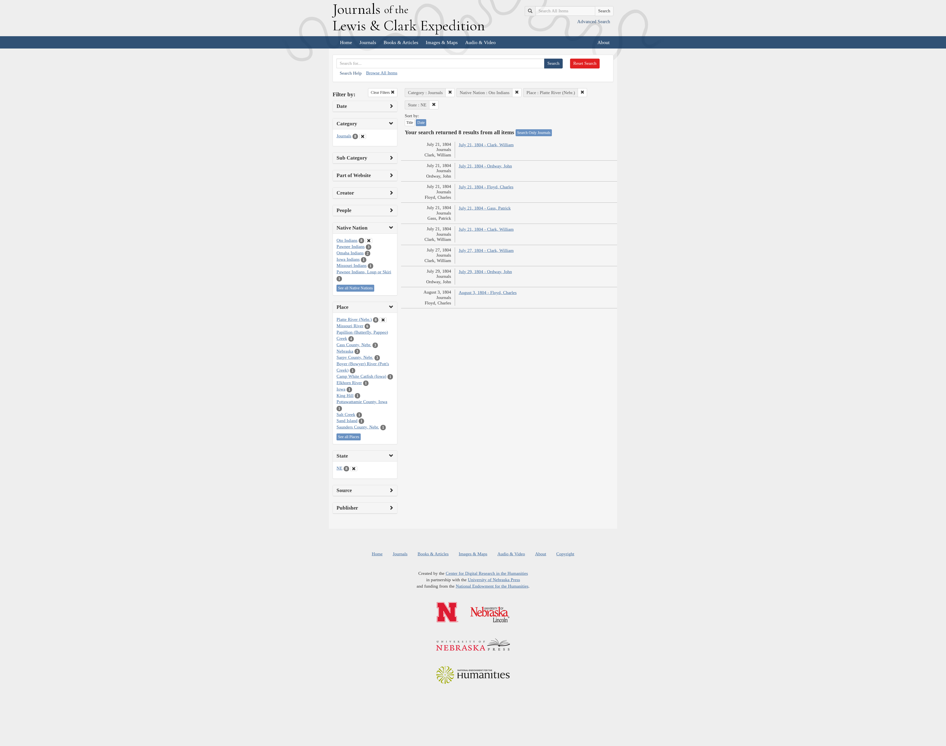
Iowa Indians (348, 259)
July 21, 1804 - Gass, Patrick (485, 208)
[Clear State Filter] (353, 468)
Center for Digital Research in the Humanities (487, 573)
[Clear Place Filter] (383, 319)
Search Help (351, 73)
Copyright (565, 553)
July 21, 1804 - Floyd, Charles (486, 186)
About (603, 42)
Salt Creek (346, 414)
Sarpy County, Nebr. (355, 357)
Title (409, 122)
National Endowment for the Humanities (492, 586)
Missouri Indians (352, 265)
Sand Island (347, 420)
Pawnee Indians (351, 246)
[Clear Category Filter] (362, 136)
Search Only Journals (533, 133)
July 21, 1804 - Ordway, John (485, 166)
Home (346, 42)
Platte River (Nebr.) (354, 319)
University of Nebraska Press (494, 579)
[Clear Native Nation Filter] (368, 240)
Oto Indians (347, 240)
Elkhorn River (349, 382)
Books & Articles (401, 42)
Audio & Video (480, 42)
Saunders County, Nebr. (358, 427)
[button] (450, 92)
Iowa (341, 389)
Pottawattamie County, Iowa (362, 401)
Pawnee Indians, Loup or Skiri (364, 271)
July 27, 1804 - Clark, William (486, 250)
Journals (367, 42)
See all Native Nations (355, 288)
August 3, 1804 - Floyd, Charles (488, 292)
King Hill (345, 395)
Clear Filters (381, 92)
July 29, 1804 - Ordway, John (485, 271)
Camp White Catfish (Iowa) (361, 376)
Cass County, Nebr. (354, 344)
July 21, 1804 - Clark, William (486, 144)
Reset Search (584, 63)
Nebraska (345, 351)
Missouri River (350, 325)
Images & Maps (442, 42)
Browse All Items (381, 72)
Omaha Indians (350, 252)
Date (421, 122)
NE (339, 468)
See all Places (348, 437)
